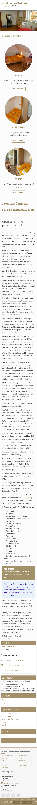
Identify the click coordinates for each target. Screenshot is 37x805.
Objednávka (6, 714)
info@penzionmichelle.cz (13, 660)
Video (3, 735)
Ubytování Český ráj (16, 2)
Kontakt (3, 765)
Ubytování (4, 758)
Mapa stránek (7, 703)
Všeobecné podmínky (26, 763)
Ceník (3, 760)
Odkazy (4, 700)
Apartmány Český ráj (10, 719)
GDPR (4, 725)
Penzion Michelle (6, 756)
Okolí (20, 758)
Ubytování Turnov (8, 717)
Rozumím (16, 803)
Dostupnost (23, 756)
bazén (25, 373)
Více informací (18, 89)
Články (4, 722)
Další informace (26, 803)
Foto (2, 763)
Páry (25, 498)
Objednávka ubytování (12, 671)
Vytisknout (7, 638)
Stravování (4, 767)
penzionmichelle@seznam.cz (15, 665)
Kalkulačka (22, 765)
